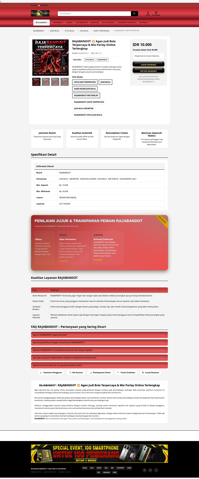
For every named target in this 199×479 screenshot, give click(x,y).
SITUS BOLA (69, 31)
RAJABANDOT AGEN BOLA (127, 22)
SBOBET (69, 22)
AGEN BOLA (54, 31)
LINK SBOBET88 (81, 22)
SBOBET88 (94, 22)
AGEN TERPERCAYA (101, 31)
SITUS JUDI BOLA (108, 22)
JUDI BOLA (84, 31)
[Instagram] (150, 470)
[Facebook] (144, 470)
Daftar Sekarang (148, 71)
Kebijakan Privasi (36, 472)
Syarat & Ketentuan (50, 472)
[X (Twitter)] (156, 470)
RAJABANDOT (58, 22)
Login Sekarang (148, 65)
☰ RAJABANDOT (41, 22)
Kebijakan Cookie (64, 472)
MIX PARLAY (144, 22)
